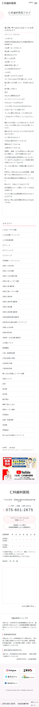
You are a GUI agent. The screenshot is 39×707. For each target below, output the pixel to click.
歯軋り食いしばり (8, 404)
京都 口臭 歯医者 (8, 286)
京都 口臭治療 (7, 307)
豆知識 (4, 425)
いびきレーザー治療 (9, 230)
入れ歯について (7, 343)
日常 (4, 384)
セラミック (6, 245)
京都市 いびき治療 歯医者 (11, 337)
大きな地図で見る (28, 606)
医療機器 (5, 348)
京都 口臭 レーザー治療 (10, 281)
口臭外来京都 (7, 368)
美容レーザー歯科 (8, 409)
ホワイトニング (7, 250)
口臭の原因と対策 (8, 358)
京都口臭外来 (7, 332)
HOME (4, 447)
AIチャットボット (35, 703)
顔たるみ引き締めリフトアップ (13, 435)
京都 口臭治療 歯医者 (9, 312)
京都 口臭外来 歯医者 (9, 302)
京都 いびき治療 (8, 271)
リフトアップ (7, 255)
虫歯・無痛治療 (7, 420)
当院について (7, 379)
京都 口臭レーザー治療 (10, 291)
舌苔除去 (5, 415)
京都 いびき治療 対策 (9, 276)
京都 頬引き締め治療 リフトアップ (14, 322)
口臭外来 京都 (7, 363)
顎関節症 (5, 430)
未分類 (4, 389)
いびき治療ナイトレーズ (11, 235)
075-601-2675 (19, 510)
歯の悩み (5, 399)
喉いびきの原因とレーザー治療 (13, 373)
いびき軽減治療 (7, 240)
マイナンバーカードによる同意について (19, 519)
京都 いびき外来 (8, 266)
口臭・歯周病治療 (8, 353)
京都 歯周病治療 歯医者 (10, 317)
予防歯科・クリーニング (11, 260)
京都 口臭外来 (7, 296)
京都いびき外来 (7, 327)
